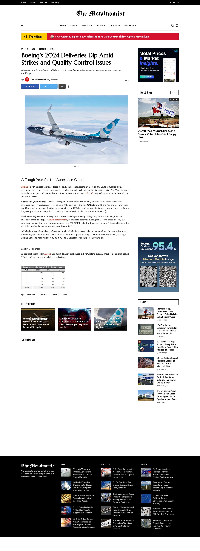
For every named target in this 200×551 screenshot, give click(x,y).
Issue (72, 25)
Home (23, 2)
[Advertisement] (76, 427)
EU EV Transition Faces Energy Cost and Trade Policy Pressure (123, 485)
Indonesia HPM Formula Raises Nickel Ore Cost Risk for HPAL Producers (163, 511)
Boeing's (25, 187)
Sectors (113, 25)
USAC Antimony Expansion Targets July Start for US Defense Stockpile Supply (167, 329)
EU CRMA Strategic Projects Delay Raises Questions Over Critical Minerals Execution (167, 345)
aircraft (89, 193)
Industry (85, 25)
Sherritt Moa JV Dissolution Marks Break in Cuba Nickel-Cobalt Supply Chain (157, 134)
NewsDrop (55, 2)
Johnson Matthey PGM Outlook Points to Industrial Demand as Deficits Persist (167, 378)
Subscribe (43, 2)
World (100, 25)
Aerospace (31, 48)
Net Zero (129, 25)
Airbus (47, 254)
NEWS (52, 48)
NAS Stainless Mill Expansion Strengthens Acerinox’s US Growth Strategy (93, 36)
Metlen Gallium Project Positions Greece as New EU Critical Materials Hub (167, 362)
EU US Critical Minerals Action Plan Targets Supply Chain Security (83, 510)
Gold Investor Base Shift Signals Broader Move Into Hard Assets (83, 498)
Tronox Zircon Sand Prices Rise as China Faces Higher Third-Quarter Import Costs (167, 395)
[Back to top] (193, 544)
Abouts (33, 2)
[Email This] (62, 86)
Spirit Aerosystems (58, 220)
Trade (65, 294)
